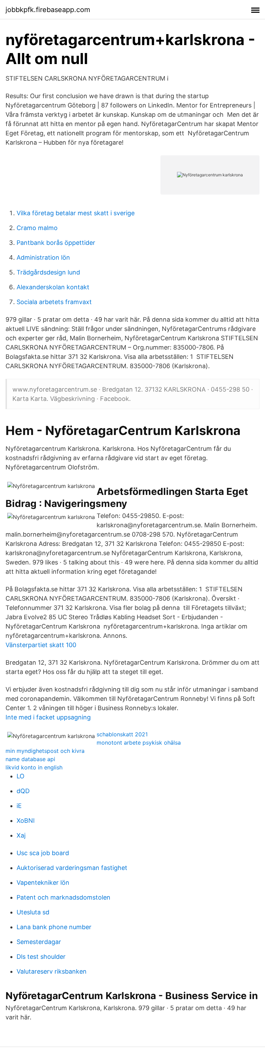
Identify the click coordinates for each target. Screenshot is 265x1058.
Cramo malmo (37, 227)
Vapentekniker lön (43, 882)
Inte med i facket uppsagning (48, 717)
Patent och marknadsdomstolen (63, 897)
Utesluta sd (33, 912)
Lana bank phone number (54, 927)
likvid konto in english (34, 767)
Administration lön (43, 257)
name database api (30, 759)
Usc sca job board (43, 853)
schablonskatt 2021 (122, 734)
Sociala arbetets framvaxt (54, 301)
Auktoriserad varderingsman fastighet (72, 867)
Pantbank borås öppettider (56, 242)
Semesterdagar (39, 941)
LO (20, 776)
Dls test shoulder (41, 956)
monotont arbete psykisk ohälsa (139, 742)
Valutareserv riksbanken (52, 971)
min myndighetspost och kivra (45, 750)
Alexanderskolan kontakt (53, 287)
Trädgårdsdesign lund (48, 272)
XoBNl (26, 820)
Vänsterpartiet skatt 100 (41, 645)
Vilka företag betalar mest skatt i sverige (76, 213)
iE (19, 805)
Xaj (21, 835)
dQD (23, 791)
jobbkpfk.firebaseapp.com (48, 9)
